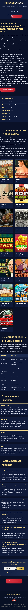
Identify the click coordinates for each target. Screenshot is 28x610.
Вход (8, 16)
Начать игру (14, 581)
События (19, 6)
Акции (3, 6)
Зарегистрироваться (16, 16)
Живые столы (14, 11)
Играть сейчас (8, 89)
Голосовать (20, 568)
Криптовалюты (11, 6)
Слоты (25, 6)
